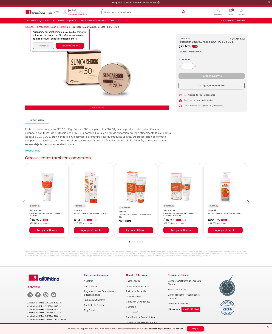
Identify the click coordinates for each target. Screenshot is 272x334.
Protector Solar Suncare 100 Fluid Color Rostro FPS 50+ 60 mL (179, 214)
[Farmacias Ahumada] (35, 12)
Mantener (43, 45)
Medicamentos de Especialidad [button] (93, 21)
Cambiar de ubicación (76, 14)
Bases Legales (133, 281)
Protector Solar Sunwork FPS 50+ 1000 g (224, 213)
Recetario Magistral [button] (66, 21)
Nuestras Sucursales (178, 303)
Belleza (29, 26)
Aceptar (195, 329)
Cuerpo (64, 26)
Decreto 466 (132, 312)
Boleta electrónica (177, 289)
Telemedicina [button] (115, 21)
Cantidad (184, 59)
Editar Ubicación (70, 45)
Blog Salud (89, 310)
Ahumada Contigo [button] (34, 21)
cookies (179, 328)
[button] (218, 12)
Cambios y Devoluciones (138, 301)
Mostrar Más (32, 150)
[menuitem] (233, 20)
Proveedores (90, 286)
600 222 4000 (192, 309)
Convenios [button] (50, 21)
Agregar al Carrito (47, 230)
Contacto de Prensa (94, 305)
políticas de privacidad (160, 328)
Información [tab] (37, 119)
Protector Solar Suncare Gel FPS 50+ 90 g (91, 213)
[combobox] (144, 12)
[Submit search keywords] (183, 12)
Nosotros (88, 281)
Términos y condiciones (137, 286)
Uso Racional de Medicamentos (141, 322)
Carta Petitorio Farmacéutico (140, 317)
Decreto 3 (131, 307)
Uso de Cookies (133, 296)
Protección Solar (46, 26)
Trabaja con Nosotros (94, 300)
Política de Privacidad (136, 291)
